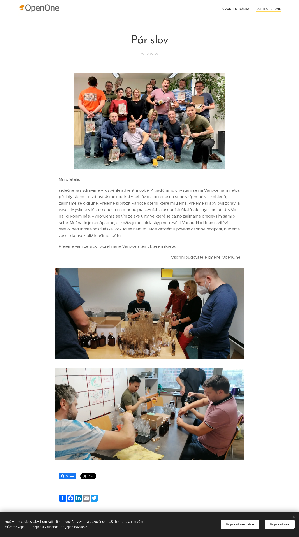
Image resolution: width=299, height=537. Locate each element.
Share (70, 476)
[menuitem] (237, 9)
